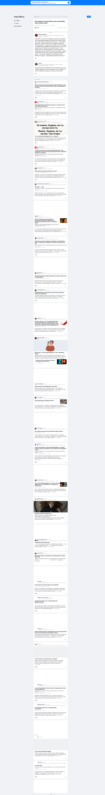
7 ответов (43, 247)
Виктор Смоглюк (40, 167)
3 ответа (44, 603)
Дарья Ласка (41, 88)
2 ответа (50, 32)
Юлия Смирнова (40, 383)
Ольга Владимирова (42, 586)
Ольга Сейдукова (41, 148)
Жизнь (39, 598)
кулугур (40, 63)
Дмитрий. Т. (39, 318)
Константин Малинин (41, 445)
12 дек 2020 (45, 36)
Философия (39, 581)
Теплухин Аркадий (41, 540)
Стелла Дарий (39, 397)
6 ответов (46, 156)
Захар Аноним (41, 190)
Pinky (40, 247)
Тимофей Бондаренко (42, 453)
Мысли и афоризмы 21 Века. (42, 539)
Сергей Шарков (41, 763)
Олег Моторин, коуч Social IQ (43, 102)
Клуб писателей (40, 498)
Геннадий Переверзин (42, 693)
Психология (39, 628)
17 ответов (47, 401)
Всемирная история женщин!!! (42, 597)
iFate (38, 737)
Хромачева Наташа (41, 273)
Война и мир (39, 684)
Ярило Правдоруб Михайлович (43, 81)
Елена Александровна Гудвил (44, 172)
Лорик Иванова (40, 122)
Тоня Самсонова (41, 401)
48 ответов (43, 326)
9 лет (45, 704)
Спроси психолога (40, 101)
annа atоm (40, 226)
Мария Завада (40, 499)
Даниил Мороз (40, 338)
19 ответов (45, 769)
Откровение (39, 272)
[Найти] (67, 17)
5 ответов (48, 693)
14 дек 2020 (51, 65)
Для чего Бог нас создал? (41, 121)
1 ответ (44, 226)
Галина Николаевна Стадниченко (43, 183)
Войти (89, 16)
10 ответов (48, 278)
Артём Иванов (41, 156)
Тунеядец (40, 603)
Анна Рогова (40, 629)
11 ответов (48, 453)
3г (49, 81)
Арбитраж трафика (40, 337)
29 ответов (43, 710)
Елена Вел (40, 769)
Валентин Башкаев (42, 34)
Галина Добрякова (40, 289)
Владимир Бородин (40, 704)
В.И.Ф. (39, 645)
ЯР (37, 215)
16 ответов (46, 88)
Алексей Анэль (40, 794)
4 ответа (48, 586)
